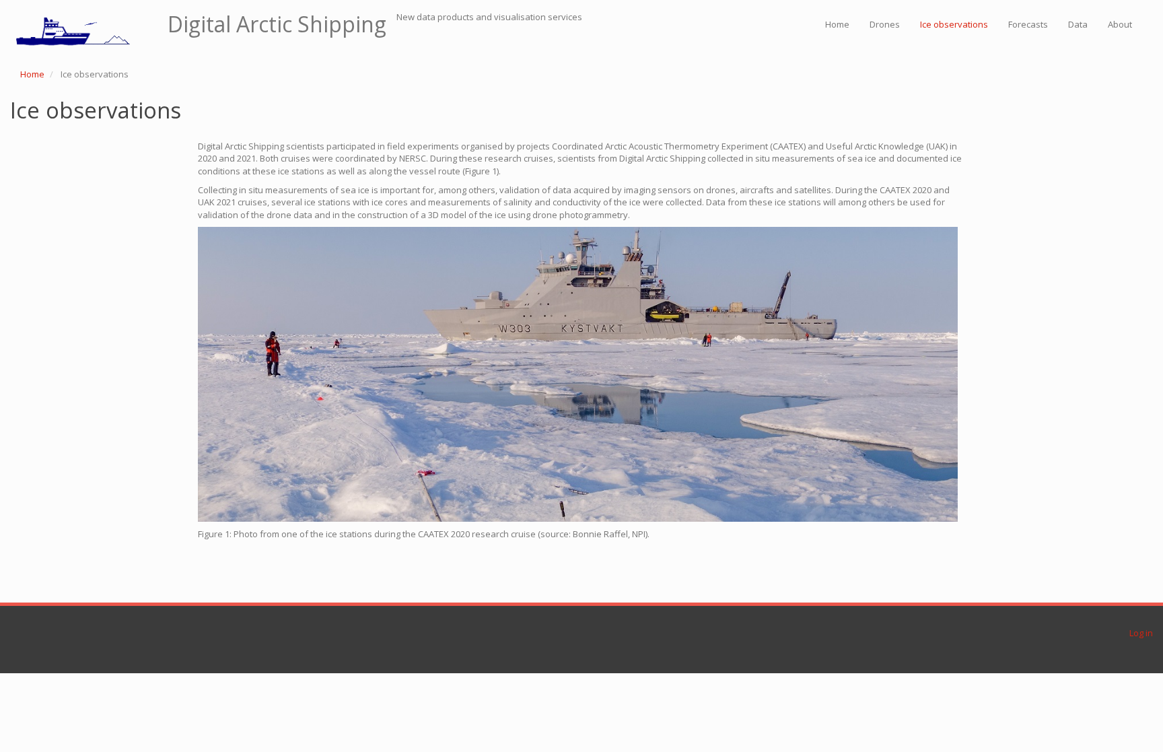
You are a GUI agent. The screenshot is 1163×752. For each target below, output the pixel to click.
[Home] (84, 30)
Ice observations (954, 24)
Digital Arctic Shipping (277, 24)
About (1120, 24)
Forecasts (1028, 24)
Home (837, 24)
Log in (1141, 633)
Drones (885, 24)
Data (1078, 24)
